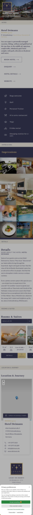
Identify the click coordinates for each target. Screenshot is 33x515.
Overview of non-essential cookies (16, 509)
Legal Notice (20, 512)
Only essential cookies (16, 506)
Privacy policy (12, 512)
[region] (15, 494)
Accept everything (15, 502)
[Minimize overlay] (29, 487)
